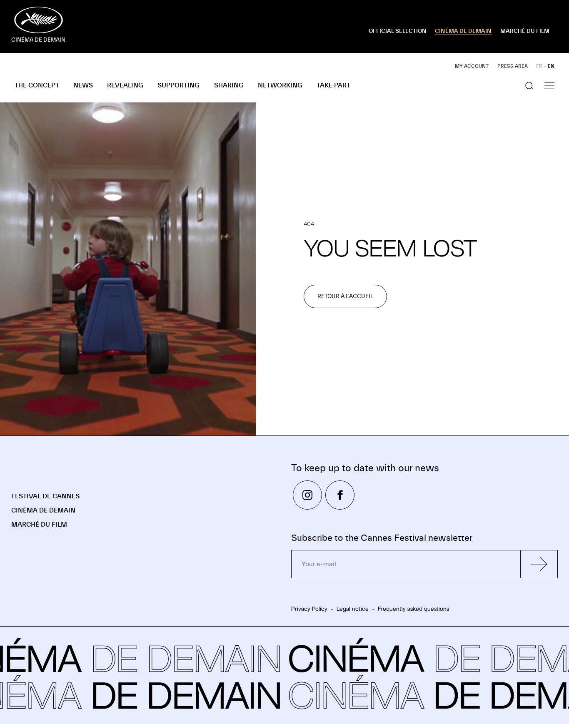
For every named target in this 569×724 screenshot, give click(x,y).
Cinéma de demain (43, 510)
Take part (333, 85)
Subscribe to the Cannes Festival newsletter (381, 538)
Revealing (125, 85)
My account (472, 66)
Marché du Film (39, 524)
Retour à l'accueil (345, 296)
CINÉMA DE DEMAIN (463, 31)
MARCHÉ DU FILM (524, 31)
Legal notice (353, 608)
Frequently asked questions (413, 608)
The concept (37, 85)
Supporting (178, 85)
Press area (512, 66)
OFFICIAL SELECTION (398, 31)
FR (539, 66)
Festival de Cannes (45, 496)
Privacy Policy (309, 608)
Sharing (229, 85)
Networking (280, 85)
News (83, 85)
